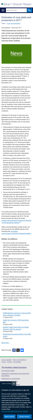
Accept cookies (24, 416)
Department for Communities (10, 378)
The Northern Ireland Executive (14, 367)
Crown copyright (6, 360)
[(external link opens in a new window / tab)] (14, 350)
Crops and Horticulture (13, 23)
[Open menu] (3, 10)
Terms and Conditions (19, 360)
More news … (5, 343)
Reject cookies (9, 416)
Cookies (9, 362)
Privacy (3, 362)
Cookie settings (6, 383)
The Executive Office (8, 371)
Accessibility (17, 362)
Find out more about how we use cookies (14, 411)
